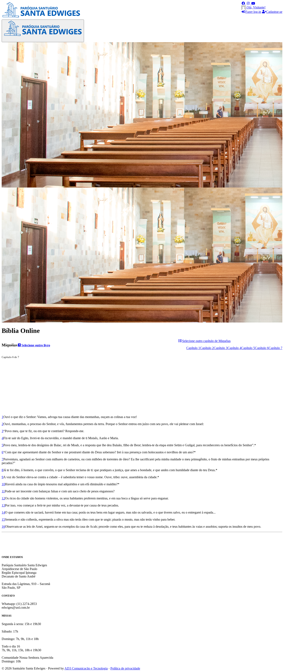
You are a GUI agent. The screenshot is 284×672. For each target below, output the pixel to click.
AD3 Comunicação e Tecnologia (86, 668)
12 (3, 498)
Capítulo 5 (248, 348)
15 (3, 519)
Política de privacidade (125, 668)
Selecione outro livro (35, 345)
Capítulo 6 (262, 348)
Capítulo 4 (234, 348)
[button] (243, 3)
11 (3, 491)
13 (3, 505)
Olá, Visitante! (255, 7)
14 (3, 512)
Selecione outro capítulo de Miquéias (206, 341)
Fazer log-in (253, 11)
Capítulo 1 (193, 348)
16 (3, 526)
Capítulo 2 (207, 348)
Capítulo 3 (220, 348)
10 (3, 484)
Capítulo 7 (275, 348)
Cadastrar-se (274, 11)
